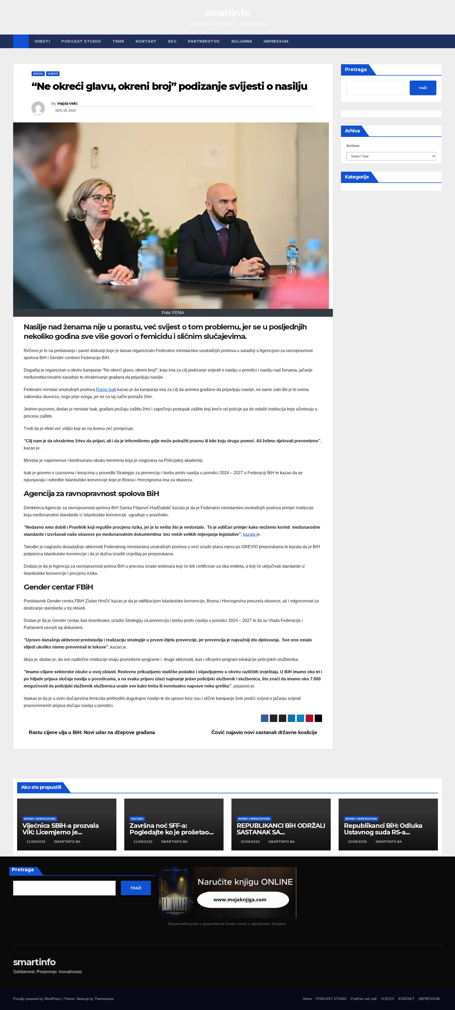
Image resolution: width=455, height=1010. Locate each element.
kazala (249, 534)
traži (423, 88)
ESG (172, 41)
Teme (118, 41)
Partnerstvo (204, 41)
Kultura (137, 818)
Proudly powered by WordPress (37, 999)
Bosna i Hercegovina (40, 818)
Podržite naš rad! (364, 999)
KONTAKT (146, 41)
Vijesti (53, 73)
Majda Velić (67, 103)
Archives (353, 146)
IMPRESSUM (276, 41)
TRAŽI (135, 888)
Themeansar (104, 999)
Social (38, 73)
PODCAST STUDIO (81, 41)
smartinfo (228, 12)
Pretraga (356, 69)
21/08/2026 (37, 842)
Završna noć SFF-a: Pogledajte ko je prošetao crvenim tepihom (169, 832)
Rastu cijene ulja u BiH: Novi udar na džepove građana (91, 732)
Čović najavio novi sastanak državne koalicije (264, 732)
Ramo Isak (105, 389)
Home (307, 999)
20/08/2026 (251, 842)
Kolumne (241, 41)
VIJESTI (42, 41)
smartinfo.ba (67, 842)
